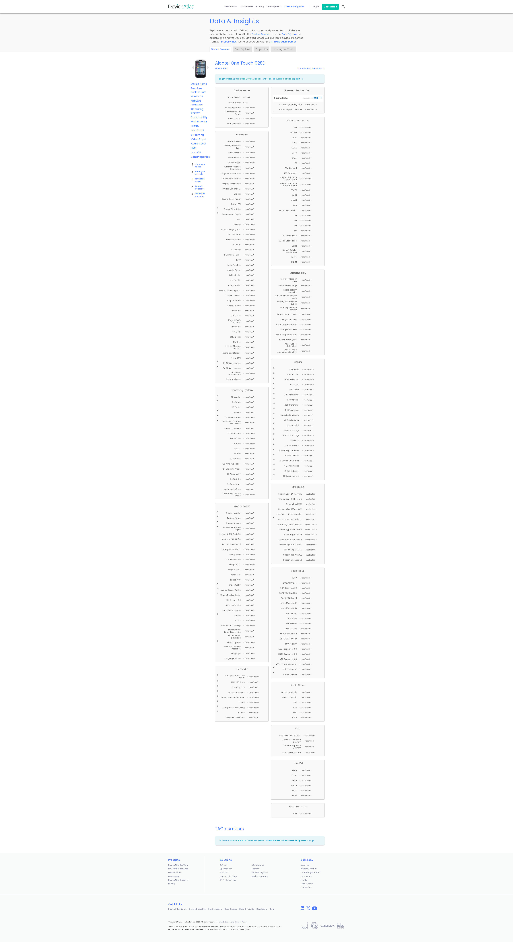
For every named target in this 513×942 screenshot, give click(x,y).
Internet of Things (228, 876)
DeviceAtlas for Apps (178, 868)
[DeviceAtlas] (181, 8)
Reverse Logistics (260, 872)
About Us (305, 865)
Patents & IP (306, 876)
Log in (222, 79)
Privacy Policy (241, 922)
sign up (232, 79)
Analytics (224, 872)
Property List (228, 41)
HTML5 (195, 126)
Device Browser (261, 34)
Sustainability (199, 117)
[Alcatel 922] (193, 67)
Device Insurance (260, 876)
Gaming (255, 868)
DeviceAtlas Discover (178, 880)
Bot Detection (215, 909)
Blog (272, 909)
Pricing (260, 6)
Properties (261, 49)
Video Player (198, 139)
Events (304, 880)
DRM (193, 148)
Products (230, 6)
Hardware (197, 96)
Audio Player (198, 143)
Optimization (226, 868)
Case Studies (230, 909)
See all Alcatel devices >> (311, 68)
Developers (273, 6)
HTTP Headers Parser (283, 41)
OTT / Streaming (228, 880)
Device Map (174, 876)
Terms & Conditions (225, 922)
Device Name (199, 84)
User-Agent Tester (284, 49)
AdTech (223, 865)
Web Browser (199, 121)
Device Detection (197, 909)
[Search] (343, 8)
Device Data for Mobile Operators (290, 840)
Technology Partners (310, 872)
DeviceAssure (174, 872)
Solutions (245, 6)
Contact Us (306, 887)
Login (316, 6)
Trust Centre (307, 883)
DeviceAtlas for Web (178, 865)
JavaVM (196, 152)
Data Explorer (289, 34)
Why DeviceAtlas (309, 868)
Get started (330, 6)
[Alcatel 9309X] (208, 67)
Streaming (197, 134)
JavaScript (197, 130)
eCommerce (258, 865)
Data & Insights (294, 6)
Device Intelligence (177, 909)
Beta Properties (200, 156)
